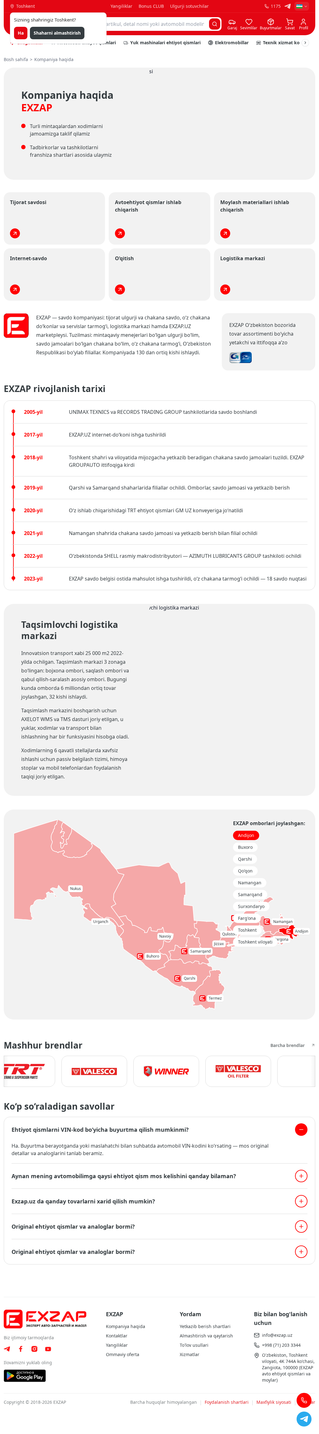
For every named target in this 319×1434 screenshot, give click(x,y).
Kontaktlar (116, 1336)
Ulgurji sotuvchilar (189, 6)
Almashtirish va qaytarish (206, 1336)
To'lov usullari (194, 1345)
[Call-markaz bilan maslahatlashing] (304, 1400)
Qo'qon (245, 871)
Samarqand (250, 894)
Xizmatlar (189, 1354)
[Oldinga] (305, 42)
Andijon (246, 835)
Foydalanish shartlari (227, 1402)
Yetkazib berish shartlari (205, 1326)
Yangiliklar (121, 6)
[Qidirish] (214, 24)
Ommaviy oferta (122, 1354)
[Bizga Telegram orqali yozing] (304, 1419)
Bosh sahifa (16, 59)
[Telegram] (287, 6)
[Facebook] (20, 1349)
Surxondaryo (251, 906)
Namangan (249, 883)
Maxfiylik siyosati (273, 1402)
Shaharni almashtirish (57, 33)
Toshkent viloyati (255, 942)
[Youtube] (48, 1349)
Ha (21, 33)
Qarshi (245, 859)
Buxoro (245, 847)
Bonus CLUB (151, 6)
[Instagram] (34, 1349)
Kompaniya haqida (125, 1326)
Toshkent (247, 930)
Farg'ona (247, 918)
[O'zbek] (301, 6)
